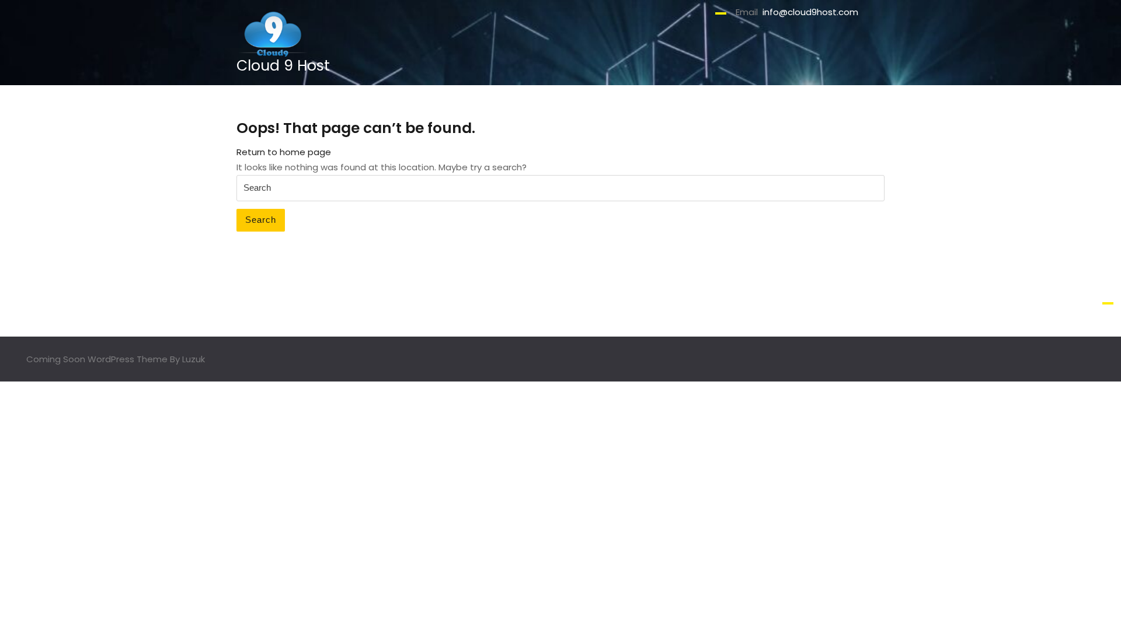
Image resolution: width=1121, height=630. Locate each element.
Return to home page (283, 152)
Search (260, 220)
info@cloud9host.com (810, 12)
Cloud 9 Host (283, 65)
